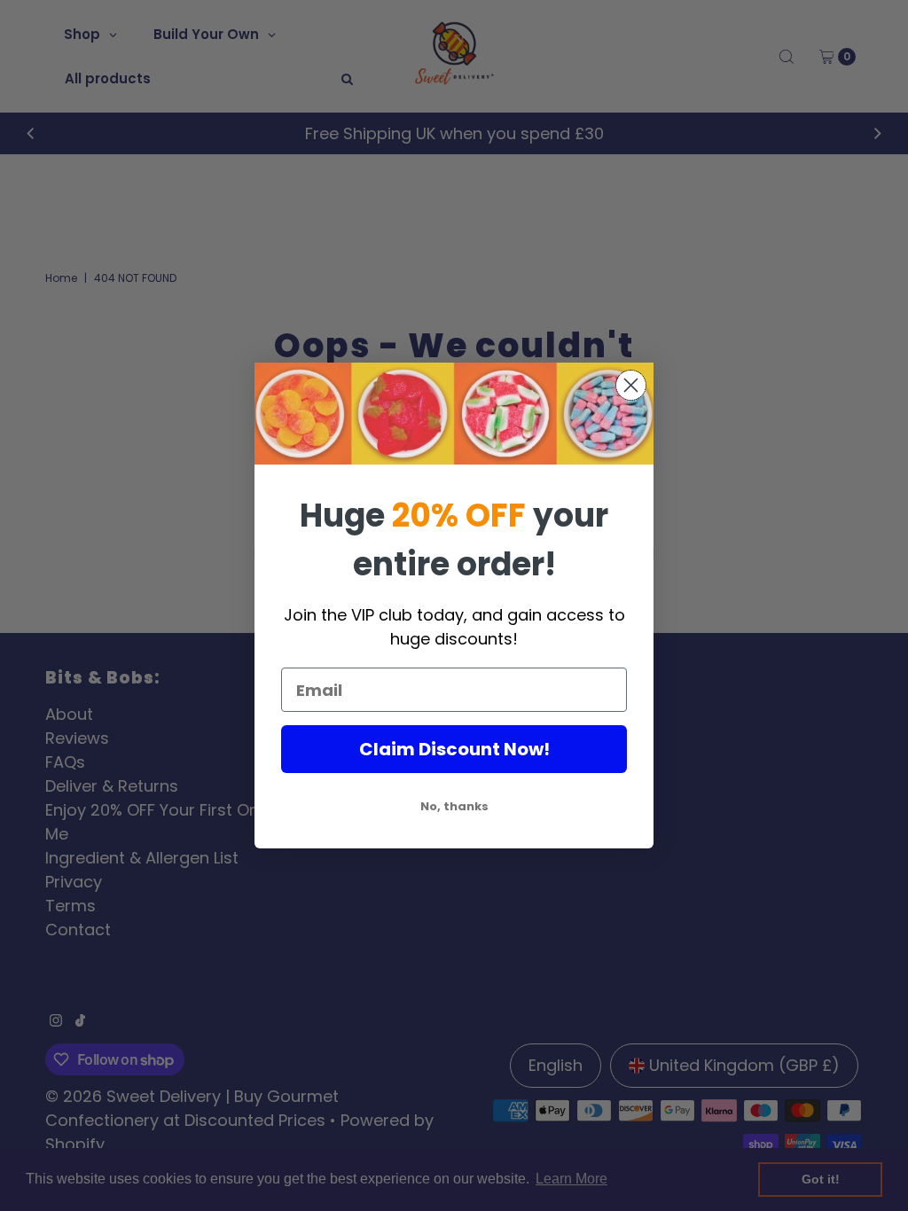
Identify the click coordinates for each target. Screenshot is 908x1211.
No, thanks (454, 806)
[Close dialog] (630, 385)
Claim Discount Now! (454, 749)
